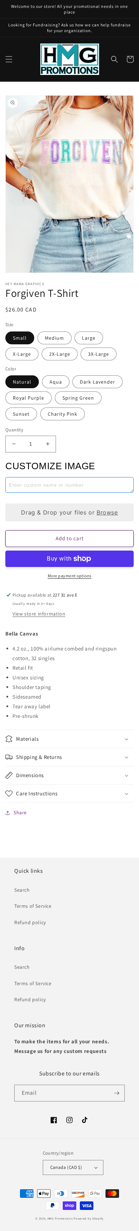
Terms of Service (33, 906)
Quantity (14, 430)
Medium (54, 338)
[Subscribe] (116, 1093)
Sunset (21, 414)
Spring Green (78, 398)
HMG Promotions (60, 1218)
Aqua (56, 382)
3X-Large (98, 354)
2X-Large (59, 354)
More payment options (70, 575)
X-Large (22, 354)
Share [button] (20, 812)
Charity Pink (62, 414)
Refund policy (30, 922)
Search (22, 890)
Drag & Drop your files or (69, 512)
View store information (38, 614)
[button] (9, 59)
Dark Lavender (97, 382)
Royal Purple (28, 398)
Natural (22, 382)
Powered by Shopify (88, 1218)
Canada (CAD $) (66, 1167)
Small (20, 338)
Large (89, 338)
